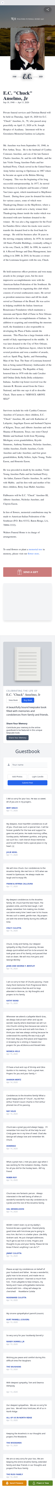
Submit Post (27, 782)
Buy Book (28, 700)
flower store (33, 553)
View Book (13, 700)
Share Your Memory (17, 737)
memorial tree (35, 549)
